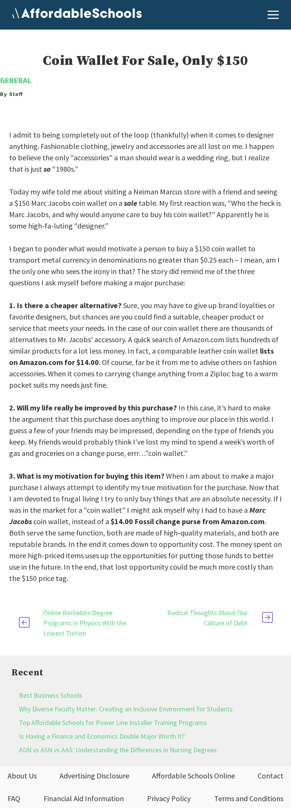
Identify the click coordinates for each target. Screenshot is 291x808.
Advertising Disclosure (94, 775)
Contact (270, 775)
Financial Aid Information (84, 798)
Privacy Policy (169, 798)
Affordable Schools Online (193, 775)
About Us (22, 775)
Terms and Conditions (248, 798)
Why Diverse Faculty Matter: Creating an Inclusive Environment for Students (126, 709)
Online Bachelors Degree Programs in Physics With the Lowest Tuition (84, 622)
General (15, 80)
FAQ (14, 798)
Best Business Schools (50, 695)
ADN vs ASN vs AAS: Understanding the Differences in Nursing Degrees (118, 749)
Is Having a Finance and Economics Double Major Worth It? (102, 736)
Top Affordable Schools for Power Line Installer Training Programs (113, 722)
